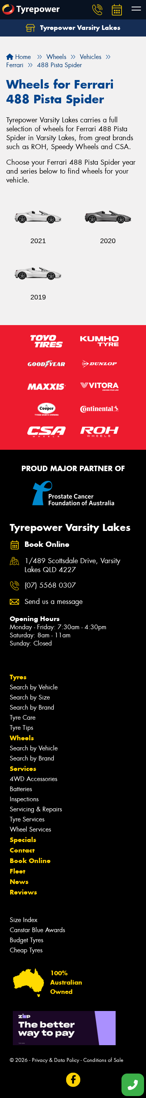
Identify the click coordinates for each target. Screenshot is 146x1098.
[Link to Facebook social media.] (73, 1080)
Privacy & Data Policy (55, 1060)
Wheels (22, 738)
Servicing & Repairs (36, 809)
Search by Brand (32, 707)
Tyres (18, 677)
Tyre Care (22, 717)
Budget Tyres (26, 940)
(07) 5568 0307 (50, 585)
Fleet (17, 871)
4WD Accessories (33, 779)
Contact (22, 850)
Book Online (30, 860)
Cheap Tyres (26, 950)
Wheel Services (30, 829)
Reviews (23, 892)
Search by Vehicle (34, 687)
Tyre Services (27, 819)
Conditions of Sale (103, 1060)
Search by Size (30, 697)
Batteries (21, 789)
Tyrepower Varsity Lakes (79, 27)
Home (22, 57)
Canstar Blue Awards (37, 930)
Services (23, 768)
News (19, 881)
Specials (23, 839)
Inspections (24, 799)
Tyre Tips (21, 728)
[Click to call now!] (97, 9)
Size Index (23, 920)
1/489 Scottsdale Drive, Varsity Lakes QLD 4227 (72, 565)
